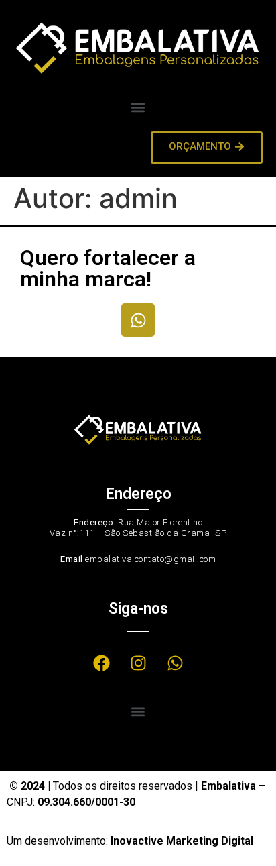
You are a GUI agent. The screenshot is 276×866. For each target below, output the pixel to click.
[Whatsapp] (138, 320)
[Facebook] (101, 663)
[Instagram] (138, 663)
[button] (138, 107)
